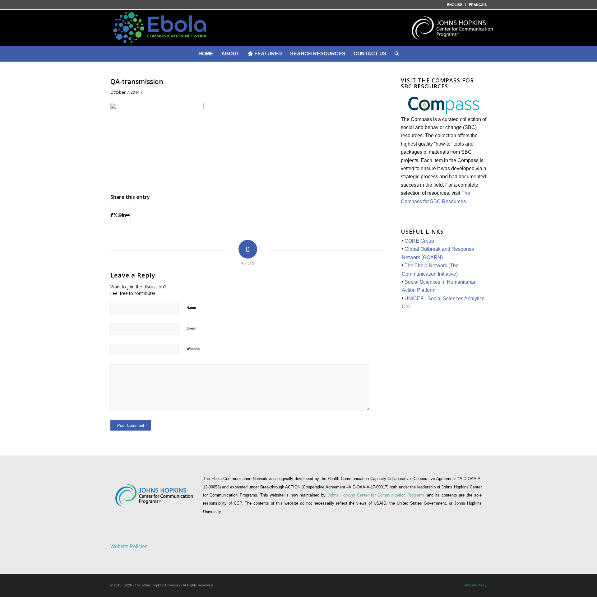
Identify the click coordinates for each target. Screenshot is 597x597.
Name (191, 308)
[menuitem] (455, 4)
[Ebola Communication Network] (298, 28)
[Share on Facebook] (112, 215)
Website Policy (476, 585)
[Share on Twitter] (115, 215)
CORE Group (419, 241)
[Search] (397, 54)
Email (191, 328)
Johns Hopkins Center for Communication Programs (377, 495)
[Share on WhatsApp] (120, 215)
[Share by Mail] (128, 215)
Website (193, 349)
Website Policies (128, 546)
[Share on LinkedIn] (124, 215)
